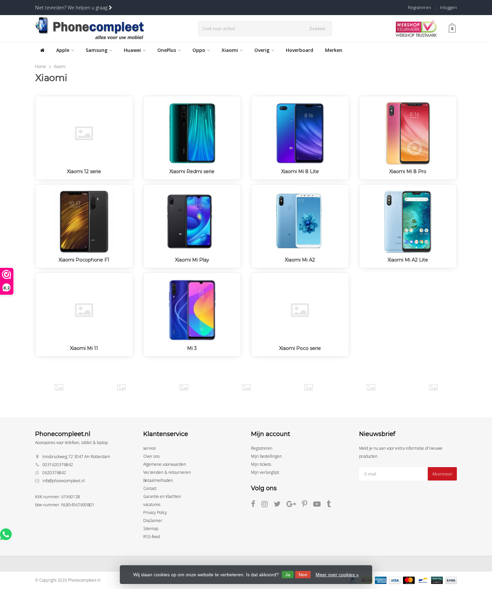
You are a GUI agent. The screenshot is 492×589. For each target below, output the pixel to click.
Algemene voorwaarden (164, 464)
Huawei (132, 50)
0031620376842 (58, 464)
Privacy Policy (155, 512)
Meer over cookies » (337, 574)
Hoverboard (299, 50)
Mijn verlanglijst (265, 472)
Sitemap (150, 528)
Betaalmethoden (158, 480)
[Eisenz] (121, 387)
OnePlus (166, 50)
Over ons (151, 456)
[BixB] (58, 387)
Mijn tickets (261, 464)
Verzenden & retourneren (167, 472)
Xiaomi (230, 50)
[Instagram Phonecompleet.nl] (267, 505)
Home (40, 66)
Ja (287, 574)
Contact (150, 488)
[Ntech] (308, 387)
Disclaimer (152, 520)
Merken (333, 50)
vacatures (151, 504)
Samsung (96, 50)
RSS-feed (151, 536)
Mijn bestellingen (266, 456)
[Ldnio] (183, 387)
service (149, 448)
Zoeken (317, 28)
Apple (62, 50)
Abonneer (442, 474)
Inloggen (448, 7)
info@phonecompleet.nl (64, 481)
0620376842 (54, 472)
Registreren (419, 7)
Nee (303, 574)
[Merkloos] (246, 387)
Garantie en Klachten (162, 496)
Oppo (198, 50)
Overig (261, 50)
